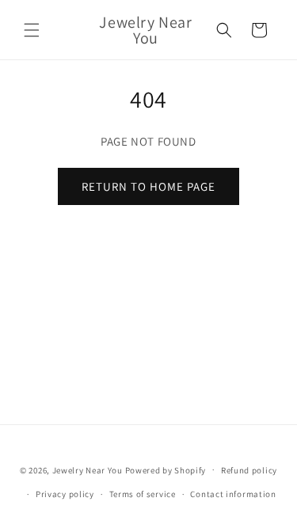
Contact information (233, 494)
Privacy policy (65, 494)
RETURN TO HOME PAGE (148, 186)
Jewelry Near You (87, 469)
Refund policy (249, 470)
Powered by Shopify (166, 469)
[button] (31, 30)
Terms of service (142, 494)
